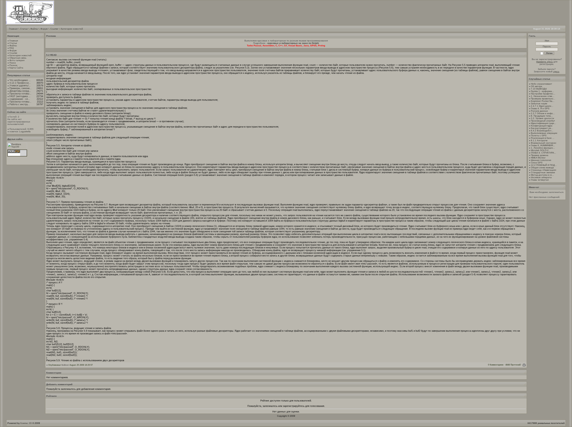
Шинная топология (541, 160)
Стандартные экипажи (543, 172)
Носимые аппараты (541, 177)
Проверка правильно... (543, 98)
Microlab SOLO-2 (540, 150)
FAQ (11, 48)
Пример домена (539, 155)
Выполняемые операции (544, 133)
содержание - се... (19, 99)
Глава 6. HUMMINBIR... (543, 145)
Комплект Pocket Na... (542, 101)
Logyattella (25, 131)
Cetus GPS (537, 162)
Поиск (12, 63)
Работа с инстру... (19, 104)
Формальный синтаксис (543, 143)
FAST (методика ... (19, 96)
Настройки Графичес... (543, 93)
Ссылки (54, 29)
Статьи (24, 29)
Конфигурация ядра (541, 125)
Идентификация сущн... (543, 123)
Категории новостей (72, 29)
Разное (13, 65)
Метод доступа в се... (542, 175)
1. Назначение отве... (542, 96)
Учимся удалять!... (20, 85)
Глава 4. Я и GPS (540, 108)
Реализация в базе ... (542, 138)
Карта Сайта (16, 67)
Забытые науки (539, 103)
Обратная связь (17, 58)
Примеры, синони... (20, 88)
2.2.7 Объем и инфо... (543, 113)
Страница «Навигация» (543, 170)
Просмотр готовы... (20, 93)
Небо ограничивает (541, 84)
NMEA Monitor (538, 157)
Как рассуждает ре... (542, 128)
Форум (44, 29)
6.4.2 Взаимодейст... (542, 130)
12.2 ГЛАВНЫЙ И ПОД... (544, 165)
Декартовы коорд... (20, 91)
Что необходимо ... (20, 80)
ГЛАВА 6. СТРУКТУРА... (543, 153)
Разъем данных (539, 111)
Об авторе (536, 86)
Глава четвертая (540, 180)
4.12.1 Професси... (20, 82)
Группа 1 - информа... (542, 91)
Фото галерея (16, 60)
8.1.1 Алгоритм (539, 140)
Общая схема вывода (542, 167)
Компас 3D (26, 423)
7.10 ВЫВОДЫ (539, 89)
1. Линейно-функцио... (543, 148)
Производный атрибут (543, 121)
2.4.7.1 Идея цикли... (542, 106)
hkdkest (65, 365)
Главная (13, 29)
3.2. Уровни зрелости (542, 118)
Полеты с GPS (539, 135)
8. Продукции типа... (542, 116)
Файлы (34, 29)
